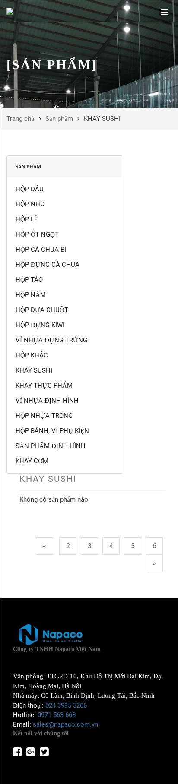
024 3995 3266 (66, 705)
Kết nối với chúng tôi (41, 733)
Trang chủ (20, 119)
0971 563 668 (57, 715)
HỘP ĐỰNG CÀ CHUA (47, 265)
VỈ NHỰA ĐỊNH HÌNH (47, 401)
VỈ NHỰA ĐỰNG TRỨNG (51, 340)
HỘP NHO (30, 204)
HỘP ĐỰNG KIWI (40, 325)
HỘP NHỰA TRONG (44, 416)
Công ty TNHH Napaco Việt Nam (57, 649)
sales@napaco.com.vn (65, 724)
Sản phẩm (59, 119)
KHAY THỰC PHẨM (44, 385)
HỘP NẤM (31, 295)
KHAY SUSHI (34, 370)
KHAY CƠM (32, 461)
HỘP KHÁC (32, 355)
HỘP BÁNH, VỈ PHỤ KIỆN (52, 431)
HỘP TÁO (29, 280)
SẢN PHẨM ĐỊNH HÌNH (51, 446)
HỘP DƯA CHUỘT (42, 310)
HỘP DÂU (30, 189)
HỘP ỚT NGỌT (37, 234)
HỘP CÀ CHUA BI (41, 249)
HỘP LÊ (27, 219)
